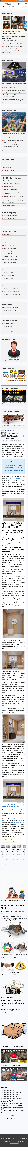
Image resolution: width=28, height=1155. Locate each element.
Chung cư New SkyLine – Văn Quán (11, 183)
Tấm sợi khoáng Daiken (8, 331)
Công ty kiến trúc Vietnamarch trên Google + (11, 1094)
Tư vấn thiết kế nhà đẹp (8, 170)
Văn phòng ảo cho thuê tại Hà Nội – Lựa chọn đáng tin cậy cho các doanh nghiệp (13, 145)
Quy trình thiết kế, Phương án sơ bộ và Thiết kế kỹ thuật (20, 956)
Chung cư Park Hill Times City (10, 189)
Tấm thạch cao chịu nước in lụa (10, 288)
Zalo (26, 25)
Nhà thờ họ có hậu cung (8, 245)
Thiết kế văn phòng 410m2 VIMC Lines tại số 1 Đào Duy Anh (13, 51)
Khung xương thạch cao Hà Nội (10, 313)
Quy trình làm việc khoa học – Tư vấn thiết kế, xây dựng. (7, 956)
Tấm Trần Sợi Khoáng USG (9, 329)
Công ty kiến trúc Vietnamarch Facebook (10, 1090)
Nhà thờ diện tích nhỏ (8, 237)
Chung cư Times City (8, 186)
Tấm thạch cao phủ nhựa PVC (10, 297)
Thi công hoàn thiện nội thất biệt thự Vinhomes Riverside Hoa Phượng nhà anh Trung (13, 149)
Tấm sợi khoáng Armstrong (9, 323)
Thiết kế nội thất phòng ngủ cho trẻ (11, 221)
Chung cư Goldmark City (9, 205)
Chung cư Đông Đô (7, 180)
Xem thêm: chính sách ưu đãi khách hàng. (11, 1015)
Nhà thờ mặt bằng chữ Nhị (9, 251)
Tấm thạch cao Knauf (8, 278)
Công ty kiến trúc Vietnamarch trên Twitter (11, 1092)
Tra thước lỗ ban (7, 162)
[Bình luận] (14, 440)
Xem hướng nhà (7, 167)
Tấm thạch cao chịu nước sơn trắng (11, 294)
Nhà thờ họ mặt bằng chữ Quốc (10, 256)
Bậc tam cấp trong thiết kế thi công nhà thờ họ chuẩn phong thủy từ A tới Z (13, 47)
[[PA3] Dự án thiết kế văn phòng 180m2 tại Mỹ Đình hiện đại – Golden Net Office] (14, 72)
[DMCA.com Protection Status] (14, 1143)
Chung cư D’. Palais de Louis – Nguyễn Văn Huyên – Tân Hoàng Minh (13, 201)
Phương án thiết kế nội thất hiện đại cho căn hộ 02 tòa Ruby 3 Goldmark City (13, 95)
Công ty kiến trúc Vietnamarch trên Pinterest (11, 1098)
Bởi (2, 440)
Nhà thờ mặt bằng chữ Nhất (9, 248)
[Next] (26, 853)
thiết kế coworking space (18, 822)
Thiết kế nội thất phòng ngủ (9, 218)
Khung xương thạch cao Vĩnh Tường (11, 307)
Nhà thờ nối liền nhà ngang (9, 253)
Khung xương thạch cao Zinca (10, 310)
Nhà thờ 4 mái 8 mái (8, 234)
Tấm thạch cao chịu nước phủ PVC (11, 291)
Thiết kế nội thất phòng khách (10, 215)
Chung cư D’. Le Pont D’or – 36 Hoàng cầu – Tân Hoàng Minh (13, 197)
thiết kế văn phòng (15, 478)
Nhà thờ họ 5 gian (7, 240)
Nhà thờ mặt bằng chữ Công (10, 259)
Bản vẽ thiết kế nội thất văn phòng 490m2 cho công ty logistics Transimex (13, 141)
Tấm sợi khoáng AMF (8, 326)
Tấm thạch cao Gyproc (8, 275)
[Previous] (1, 853)
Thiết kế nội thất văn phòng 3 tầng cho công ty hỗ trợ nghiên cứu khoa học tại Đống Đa (13, 91)
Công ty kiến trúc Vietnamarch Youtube (10, 1096)
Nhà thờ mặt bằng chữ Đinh (9, 262)
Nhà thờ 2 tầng (6, 242)
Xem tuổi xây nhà (7, 164)
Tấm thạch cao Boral (8, 272)
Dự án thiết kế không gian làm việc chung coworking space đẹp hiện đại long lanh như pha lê (13, 101)
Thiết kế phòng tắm (7, 224)
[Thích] (10, 440)
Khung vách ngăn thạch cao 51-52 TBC (12, 43)
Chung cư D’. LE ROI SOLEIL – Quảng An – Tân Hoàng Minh (13, 192)
